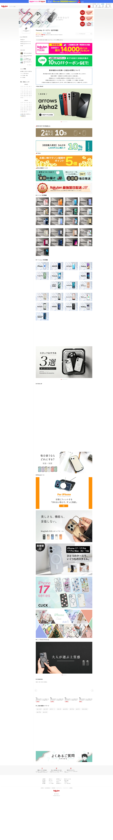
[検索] (89, 6)
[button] (109, 4)
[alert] (64, 40)
